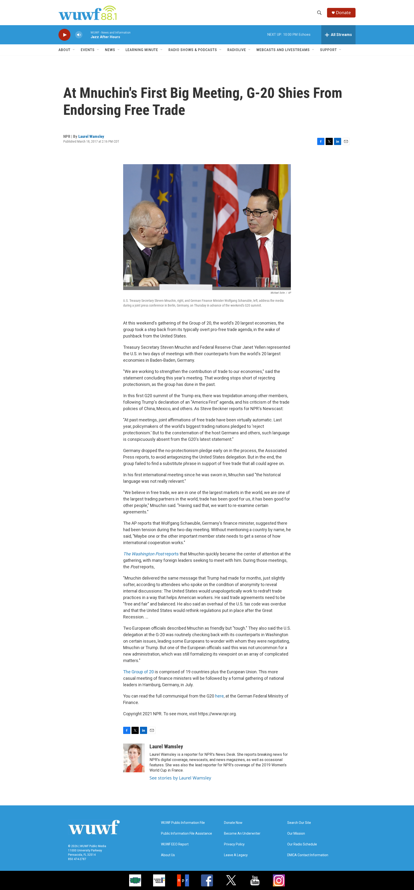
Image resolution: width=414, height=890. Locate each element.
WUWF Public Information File (183, 823)
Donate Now (233, 823)
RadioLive (236, 50)
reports (151, 553)
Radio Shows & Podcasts (192, 50)
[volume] (79, 34)
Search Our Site (299, 823)
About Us (168, 855)
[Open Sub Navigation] (74, 50)
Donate (343, 12)
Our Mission (296, 833)
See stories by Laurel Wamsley (180, 778)
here (219, 695)
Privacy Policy (234, 844)
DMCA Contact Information (307, 855)
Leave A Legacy (236, 855)
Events (88, 50)
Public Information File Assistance (186, 833)
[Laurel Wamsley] (134, 758)
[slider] (86, 34)
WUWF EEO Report (175, 844)
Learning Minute (142, 50)
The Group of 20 (138, 671)
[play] (64, 35)
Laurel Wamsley (91, 136)
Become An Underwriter (242, 833)
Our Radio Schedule (302, 844)
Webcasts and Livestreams (283, 50)
